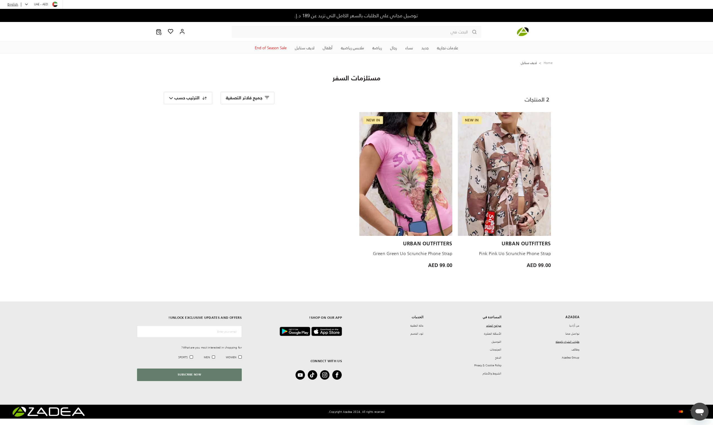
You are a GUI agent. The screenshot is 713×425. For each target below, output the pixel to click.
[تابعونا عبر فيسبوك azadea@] (338, 375)
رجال (393, 48)
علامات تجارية (447, 48)
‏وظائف (575, 349)
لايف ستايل (304, 48)
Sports (183, 357)
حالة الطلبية (416, 325)
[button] (159, 31)
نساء (409, 48)
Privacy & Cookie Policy (487, 365)
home (548, 62)
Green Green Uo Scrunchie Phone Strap (412, 253)
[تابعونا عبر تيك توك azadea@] (314, 375)
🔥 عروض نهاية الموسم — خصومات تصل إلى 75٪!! (356, 16)
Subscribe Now (189, 374)
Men (207, 357)
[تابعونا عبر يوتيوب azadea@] (302, 375)
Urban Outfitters (526, 243)
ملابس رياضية (352, 48)
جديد (425, 48)
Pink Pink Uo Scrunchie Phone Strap (515, 253)
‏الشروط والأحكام (492, 373)
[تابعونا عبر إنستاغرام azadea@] (326, 375)
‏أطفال (328, 48)
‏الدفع (498, 357)
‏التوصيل (496, 342)
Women (231, 357)
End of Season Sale (271, 48)
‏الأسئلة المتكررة (492, 334)
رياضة (377, 48)
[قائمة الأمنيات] (171, 31)
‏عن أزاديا (574, 325)
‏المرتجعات (495, 349)
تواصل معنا (572, 334)
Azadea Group (570, 357)
